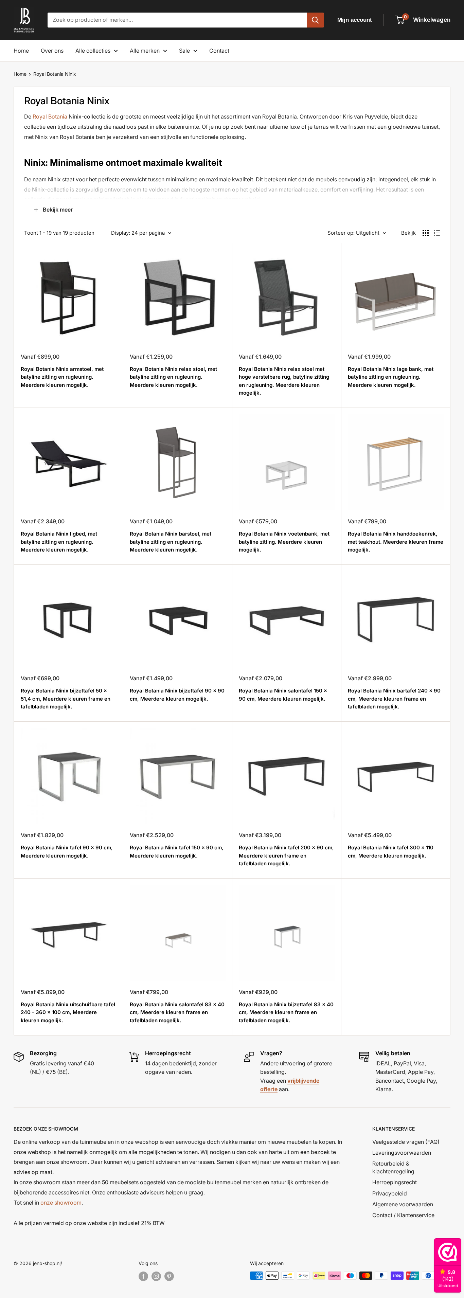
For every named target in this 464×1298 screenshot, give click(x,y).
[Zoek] (315, 20)
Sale (184, 50)
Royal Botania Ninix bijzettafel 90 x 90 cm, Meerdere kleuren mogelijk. (177, 694)
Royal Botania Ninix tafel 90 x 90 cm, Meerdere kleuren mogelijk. (67, 851)
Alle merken (145, 50)
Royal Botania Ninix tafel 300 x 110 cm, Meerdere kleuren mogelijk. (390, 851)
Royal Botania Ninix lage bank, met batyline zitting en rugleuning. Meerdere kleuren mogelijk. (390, 377)
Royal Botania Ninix (54, 74)
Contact (219, 50)
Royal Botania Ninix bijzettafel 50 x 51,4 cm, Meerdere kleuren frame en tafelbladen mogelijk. (65, 698)
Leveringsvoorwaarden (401, 1152)
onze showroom (61, 1202)
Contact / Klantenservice (403, 1215)
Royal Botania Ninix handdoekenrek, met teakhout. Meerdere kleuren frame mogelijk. (395, 541)
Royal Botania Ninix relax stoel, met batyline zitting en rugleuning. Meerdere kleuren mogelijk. (173, 377)
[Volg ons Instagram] (156, 1276)
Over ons (52, 50)
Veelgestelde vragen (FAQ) (406, 1141)
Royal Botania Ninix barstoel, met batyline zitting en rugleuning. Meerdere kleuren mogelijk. (170, 541)
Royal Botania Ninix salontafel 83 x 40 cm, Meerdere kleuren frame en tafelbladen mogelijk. (177, 1012)
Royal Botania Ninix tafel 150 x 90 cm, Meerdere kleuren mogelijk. (177, 851)
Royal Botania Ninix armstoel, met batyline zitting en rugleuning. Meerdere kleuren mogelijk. (62, 377)
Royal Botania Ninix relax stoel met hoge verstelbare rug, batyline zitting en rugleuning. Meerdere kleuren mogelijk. (284, 381)
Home (21, 50)
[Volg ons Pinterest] (169, 1276)
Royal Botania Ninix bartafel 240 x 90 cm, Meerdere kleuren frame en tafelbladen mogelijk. (394, 698)
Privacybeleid (389, 1193)
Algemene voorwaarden (402, 1204)
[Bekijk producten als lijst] (437, 233)
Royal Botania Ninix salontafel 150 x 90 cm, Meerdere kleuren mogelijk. (283, 694)
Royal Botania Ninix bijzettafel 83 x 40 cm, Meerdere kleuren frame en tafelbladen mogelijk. (286, 1012)
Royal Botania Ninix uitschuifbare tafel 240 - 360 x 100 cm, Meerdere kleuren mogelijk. (68, 1012)
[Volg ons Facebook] (143, 1276)
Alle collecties (92, 50)
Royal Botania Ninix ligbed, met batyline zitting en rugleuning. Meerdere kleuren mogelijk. (59, 541)
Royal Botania (50, 116)
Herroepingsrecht (394, 1182)
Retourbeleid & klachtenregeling (393, 1167)
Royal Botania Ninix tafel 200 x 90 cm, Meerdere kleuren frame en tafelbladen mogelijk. (286, 855)
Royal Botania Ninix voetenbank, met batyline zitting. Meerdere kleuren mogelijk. (284, 541)
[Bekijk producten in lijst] (426, 233)
